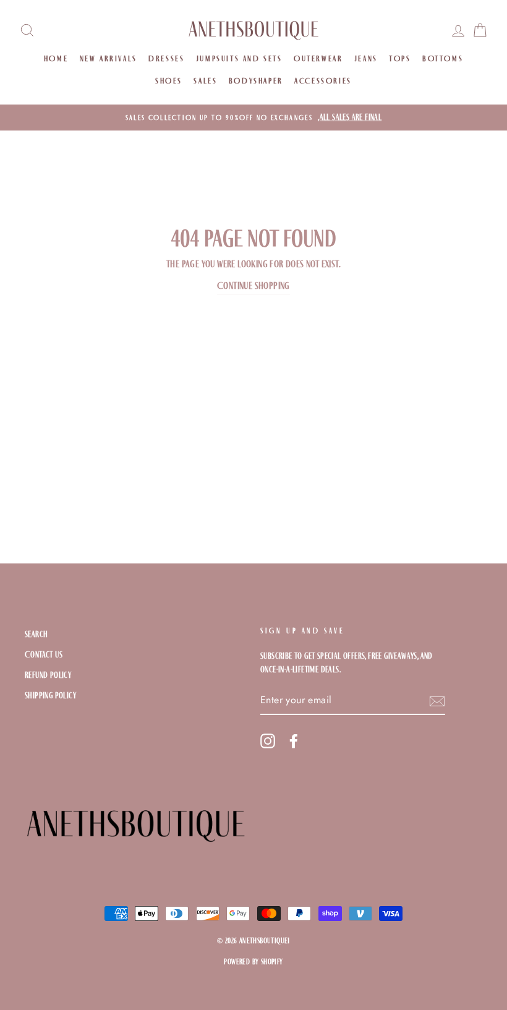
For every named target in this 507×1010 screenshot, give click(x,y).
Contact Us (43, 654)
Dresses (166, 58)
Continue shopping (253, 285)
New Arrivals (108, 58)
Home (56, 58)
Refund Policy (48, 675)
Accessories (323, 80)
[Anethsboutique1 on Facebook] (293, 741)
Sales (205, 80)
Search (36, 634)
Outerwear (318, 58)
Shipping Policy (50, 695)
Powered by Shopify (253, 961)
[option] (253, 117)
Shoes (168, 80)
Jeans (366, 58)
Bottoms (442, 58)
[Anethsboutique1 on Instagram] (267, 741)
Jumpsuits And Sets (239, 58)
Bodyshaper (256, 80)
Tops (400, 58)
